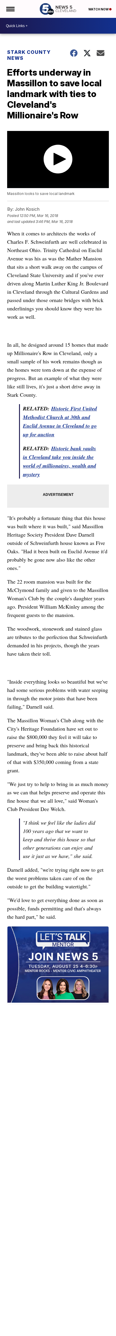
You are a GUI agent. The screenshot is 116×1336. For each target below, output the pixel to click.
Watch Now (98, 9)
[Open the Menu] (9, 8)
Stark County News (29, 55)
